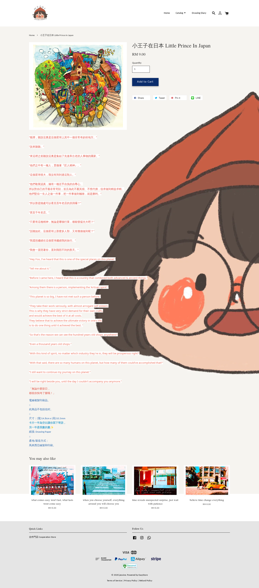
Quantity (136, 63)
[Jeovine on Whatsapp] (149, 539)
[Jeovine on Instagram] (141, 539)
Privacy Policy (130, 581)
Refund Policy (145, 581)
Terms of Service (114, 581)
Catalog (180, 13)
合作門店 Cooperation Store (42, 537)
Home (167, 13)
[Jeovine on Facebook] (134, 539)
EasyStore (143, 575)
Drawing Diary (199, 13)
